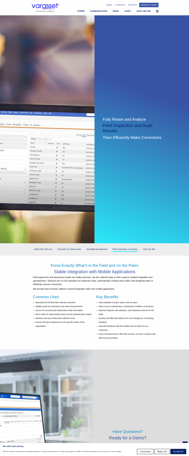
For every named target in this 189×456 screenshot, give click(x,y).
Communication (98, 11)
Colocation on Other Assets (69, 249)
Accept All (178, 451)
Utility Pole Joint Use (43, 249)
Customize (145, 451)
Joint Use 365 (143, 11)
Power (81, 11)
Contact (133, 5)
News (109, 5)
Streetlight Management (96, 249)
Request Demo (149, 5)
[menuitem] (80, 11)
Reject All (162, 451)
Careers (120, 5)
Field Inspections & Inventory (125, 249)
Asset (127, 11)
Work (116, 11)
